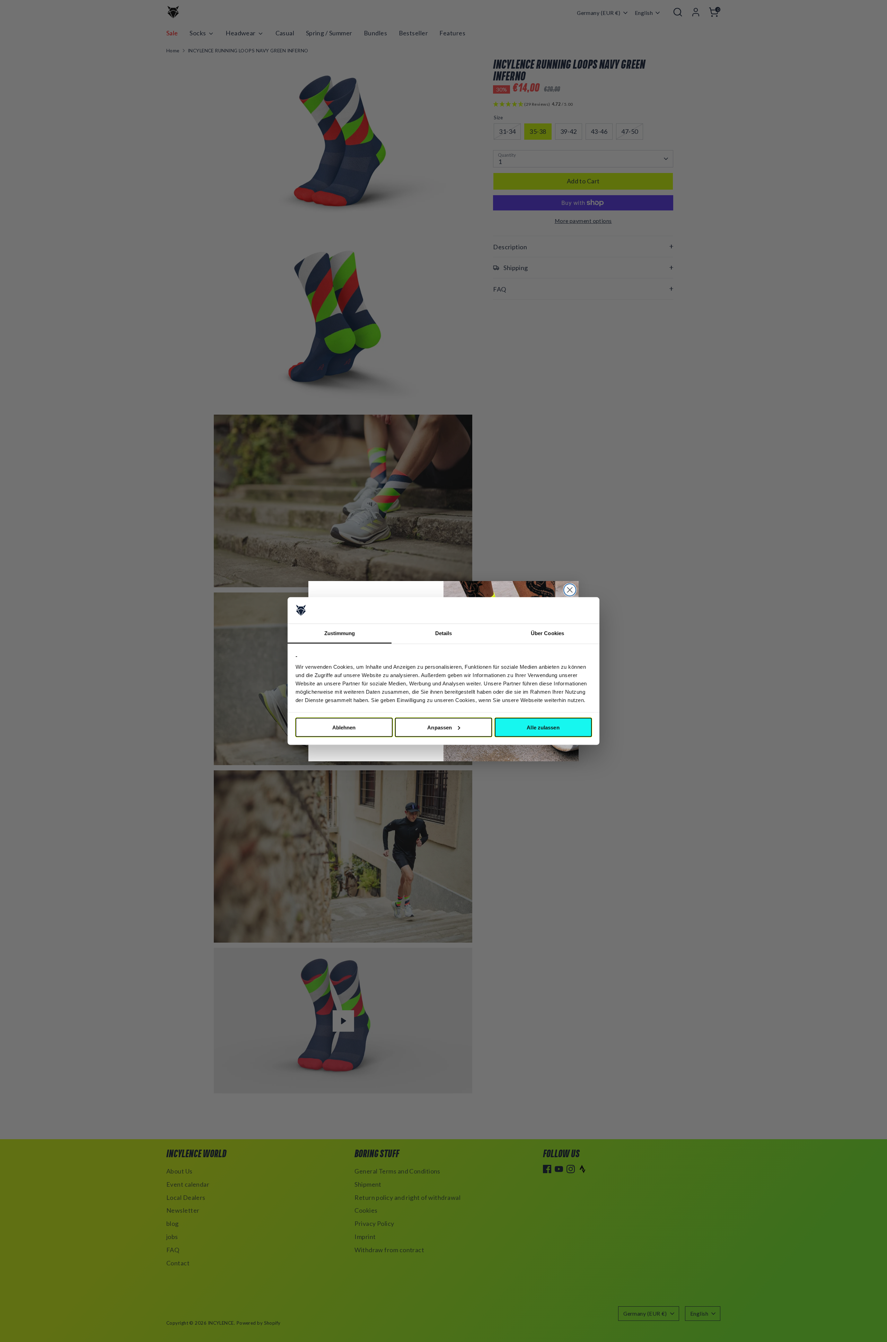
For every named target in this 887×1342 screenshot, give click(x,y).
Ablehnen (344, 727)
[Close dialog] (570, 590)
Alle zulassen (543, 727)
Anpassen (439, 727)
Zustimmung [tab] (339, 633)
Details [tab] (443, 633)
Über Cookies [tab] (547, 633)
